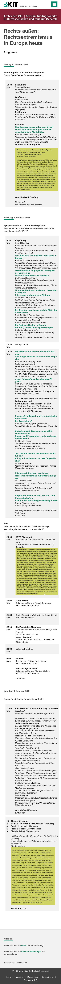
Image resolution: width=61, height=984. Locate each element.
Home (8, 977)
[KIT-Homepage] (11, 4)
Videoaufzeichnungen (31, 952)
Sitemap (27, 980)
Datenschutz (32, 977)
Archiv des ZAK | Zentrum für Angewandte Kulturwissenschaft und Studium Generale (29, 6)
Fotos (23, 946)
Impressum (19, 977)
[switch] (48, 4)
